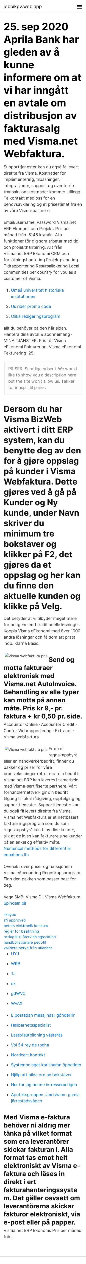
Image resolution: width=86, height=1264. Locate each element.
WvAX (16, 1003)
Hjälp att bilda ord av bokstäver (41, 1074)
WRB (15, 963)
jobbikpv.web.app (23, 6)
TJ (13, 973)
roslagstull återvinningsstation (30, 936)
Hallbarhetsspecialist (31, 1025)
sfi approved (15, 920)
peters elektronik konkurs (26, 925)
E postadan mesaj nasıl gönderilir (43, 1015)
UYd (15, 953)
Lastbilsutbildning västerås (37, 1035)
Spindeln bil (15, 903)
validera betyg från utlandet (28, 948)
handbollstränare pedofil (25, 942)
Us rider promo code (31, 306)
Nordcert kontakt (28, 1054)
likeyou (10, 914)
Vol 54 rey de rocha (30, 1045)
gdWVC (18, 993)
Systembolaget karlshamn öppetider (46, 1064)
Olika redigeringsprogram (35, 316)
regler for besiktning (21, 931)
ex (13, 983)
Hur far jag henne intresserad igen (44, 1084)
